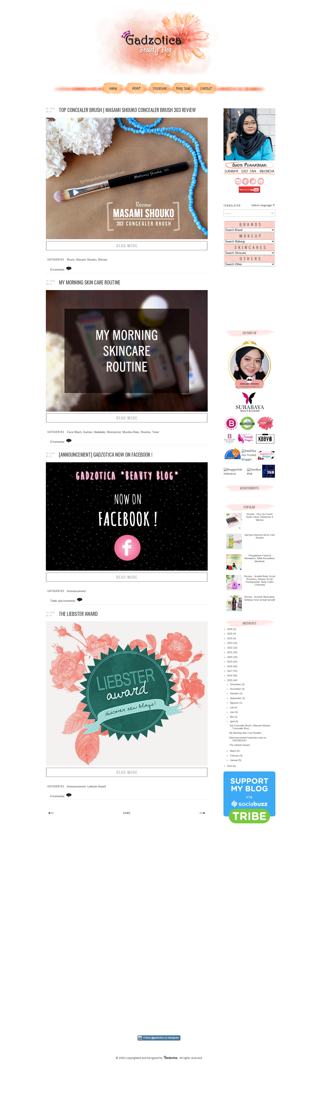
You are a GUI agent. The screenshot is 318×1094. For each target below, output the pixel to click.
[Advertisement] (126, 858)
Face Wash (74, 432)
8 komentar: (58, 269)
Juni (232, 712)
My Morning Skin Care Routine (89, 282)
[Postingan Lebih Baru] (51, 815)
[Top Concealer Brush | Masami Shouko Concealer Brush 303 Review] (127, 249)
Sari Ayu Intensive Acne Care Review (259, 536)
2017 (230, 671)
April (232, 721)
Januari (234, 760)
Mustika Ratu (130, 432)
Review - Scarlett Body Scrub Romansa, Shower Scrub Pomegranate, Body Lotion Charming (259, 580)
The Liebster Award (78, 613)
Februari (234, 755)
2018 (230, 666)
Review (102, 259)
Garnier (87, 432)
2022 (230, 647)
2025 (230, 633)
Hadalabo (99, 432)
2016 (230, 675)
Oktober (234, 693)
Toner (155, 432)
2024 (230, 638)
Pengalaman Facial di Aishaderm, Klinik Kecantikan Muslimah (259, 558)
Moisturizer (114, 432)
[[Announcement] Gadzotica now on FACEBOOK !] (127, 581)
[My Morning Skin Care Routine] (127, 422)
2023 (230, 643)
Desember (236, 684)
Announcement (76, 591)
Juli (232, 707)
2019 (230, 661)
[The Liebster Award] (127, 776)
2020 (230, 657)
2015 (230, 680)
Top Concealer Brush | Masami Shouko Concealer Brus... (249, 727)
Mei (232, 717)
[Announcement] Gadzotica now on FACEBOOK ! (106, 454)
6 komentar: (58, 796)
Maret (233, 751)
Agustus (234, 702)
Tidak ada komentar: (63, 600)
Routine (145, 432)
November (236, 689)
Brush (70, 259)
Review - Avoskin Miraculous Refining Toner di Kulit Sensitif (259, 598)
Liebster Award (96, 786)
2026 (230, 629)
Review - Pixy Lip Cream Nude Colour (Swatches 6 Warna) (259, 517)
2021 (230, 652)
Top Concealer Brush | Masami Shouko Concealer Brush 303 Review (127, 110)
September (236, 698)
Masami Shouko (86, 259)
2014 (230, 766)
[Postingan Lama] (202, 815)
